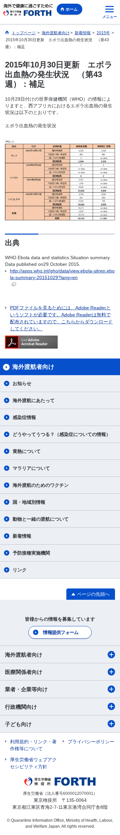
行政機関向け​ (21, 707)
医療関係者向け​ (23, 672)
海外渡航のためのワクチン (41, 485)
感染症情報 (24, 417)
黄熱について (27, 451)
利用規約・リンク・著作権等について (33, 745)
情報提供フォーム (60, 632)
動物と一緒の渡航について (41, 519)
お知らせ (22, 383)
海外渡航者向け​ (23, 655)
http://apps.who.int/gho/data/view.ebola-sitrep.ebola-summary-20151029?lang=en (62, 274)
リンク (20, 570)
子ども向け (18, 724)
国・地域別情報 (29, 502)
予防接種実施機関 (31, 553)
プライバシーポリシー (91, 741)
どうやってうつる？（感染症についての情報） (62, 434)
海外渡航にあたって (34, 400)
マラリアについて (31, 468)
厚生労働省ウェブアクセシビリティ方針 (33, 763)
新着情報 (22, 536)
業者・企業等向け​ (26, 689)
